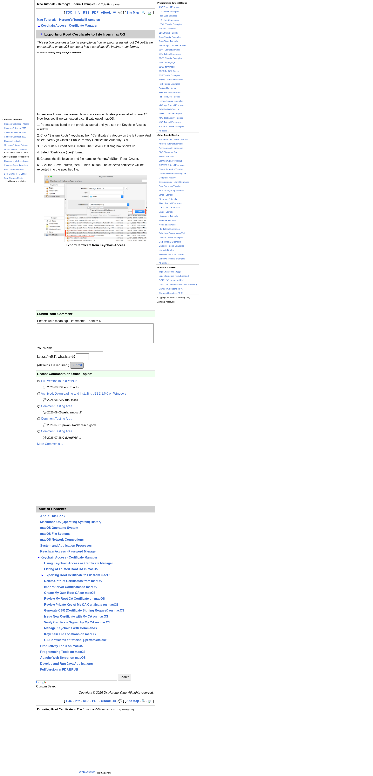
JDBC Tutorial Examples (170, 58)
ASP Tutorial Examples (169, 7)
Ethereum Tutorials (168, 199)
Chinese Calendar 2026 (15, 132)
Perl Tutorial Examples (169, 84)
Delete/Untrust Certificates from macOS (73, 581)
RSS (86, 12)
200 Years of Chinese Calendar (173, 139)
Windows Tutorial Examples (172, 259)
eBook (106, 12)
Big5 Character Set (168, 152)
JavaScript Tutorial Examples (172, 45)
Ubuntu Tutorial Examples (171, 237)
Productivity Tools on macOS (61, 646)
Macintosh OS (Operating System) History (70, 522)
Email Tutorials (166, 195)
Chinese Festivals (12, 141)
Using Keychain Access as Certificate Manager (78, 563)
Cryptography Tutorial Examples (174, 182)
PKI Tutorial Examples (169, 229)
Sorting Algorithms (167, 88)
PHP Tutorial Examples (170, 92)
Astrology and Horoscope (171, 148)
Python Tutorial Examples (171, 101)
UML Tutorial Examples (170, 242)
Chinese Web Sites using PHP (173, 173)
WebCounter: (87, 771)
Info (77, 12)
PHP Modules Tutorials (169, 97)
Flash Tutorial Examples (170, 203)
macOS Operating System (59, 527)
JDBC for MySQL (167, 62)
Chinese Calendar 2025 (15, 128)
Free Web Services (168, 16)
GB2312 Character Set (169, 207)
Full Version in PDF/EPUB (59, 381)
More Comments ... (50, 443)
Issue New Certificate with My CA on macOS (76, 616)
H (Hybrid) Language (169, 20)
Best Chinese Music (13, 178)
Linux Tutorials (166, 212)
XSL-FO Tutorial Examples (171, 126)
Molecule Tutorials (167, 220)
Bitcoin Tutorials (166, 156)
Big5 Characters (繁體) (170, 272)
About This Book (52, 516)
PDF (95, 12)
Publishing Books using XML (172, 233)
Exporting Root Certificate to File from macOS (78, 575)
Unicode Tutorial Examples (171, 246)
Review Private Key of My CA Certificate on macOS (81, 604)
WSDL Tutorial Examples (170, 113)
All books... (164, 131)
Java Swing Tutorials (169, 33)
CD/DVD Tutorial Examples (172, 165)
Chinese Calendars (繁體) (171, 293)
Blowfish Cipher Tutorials (170, 161)
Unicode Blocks (166, 250)
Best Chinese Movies (14, 169)
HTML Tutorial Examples (170, 24)
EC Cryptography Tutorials (171, 190)
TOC (69, 12)
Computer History (167, 178)
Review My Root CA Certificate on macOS (74, 598)
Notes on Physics (167, 225)
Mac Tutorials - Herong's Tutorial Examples (68, 19)
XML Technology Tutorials (171, 118)
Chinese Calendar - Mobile (16, 124)
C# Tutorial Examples (169, 11)
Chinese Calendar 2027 (15, 137)
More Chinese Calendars (16, 149)
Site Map (132, 12)
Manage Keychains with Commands (70, 628)
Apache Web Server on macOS (63, 657)
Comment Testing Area (56, 406)
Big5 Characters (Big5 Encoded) (174, 276)
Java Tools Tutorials (168, 41)
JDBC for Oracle (167, 67)
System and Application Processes (66, 545)
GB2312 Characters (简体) (171, 280)
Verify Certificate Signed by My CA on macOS (77, 622)
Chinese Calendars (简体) (171, 289)
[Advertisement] (18, 58)
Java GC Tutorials (167, 28)
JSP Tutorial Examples (169, 75)
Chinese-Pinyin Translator (16, 165)
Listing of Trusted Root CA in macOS (71, 569)
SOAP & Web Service (169, 109)
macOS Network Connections (62, 539)
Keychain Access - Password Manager (68, 551)
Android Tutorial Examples (171, 144)
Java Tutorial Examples (170, 37)
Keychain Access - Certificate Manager (69, 25)
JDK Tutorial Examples (169, 50)
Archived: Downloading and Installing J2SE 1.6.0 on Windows (83, 393)
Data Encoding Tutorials (170, 186)
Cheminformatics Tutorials (171, 169)
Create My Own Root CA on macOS (70, 592)
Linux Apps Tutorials (168, 216)
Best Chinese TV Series (15, 174)
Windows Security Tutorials (172, 254)
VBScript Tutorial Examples (172, 105)
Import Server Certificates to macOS (70, 587)
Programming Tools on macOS (62, 651)
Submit (76, 365)
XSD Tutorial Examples (170, 122)
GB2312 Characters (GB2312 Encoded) (178, 284)
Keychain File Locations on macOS (70, 634)
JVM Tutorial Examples (170, 54)
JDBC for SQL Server (169, 71)
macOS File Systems (55, 533)
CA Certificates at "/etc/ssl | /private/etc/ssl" (75, 640)
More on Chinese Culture (16, 145)
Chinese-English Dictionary (17, 161)
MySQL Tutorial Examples (171, 79)
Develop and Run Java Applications (66, 663)
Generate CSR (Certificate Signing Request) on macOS (84, 610)
